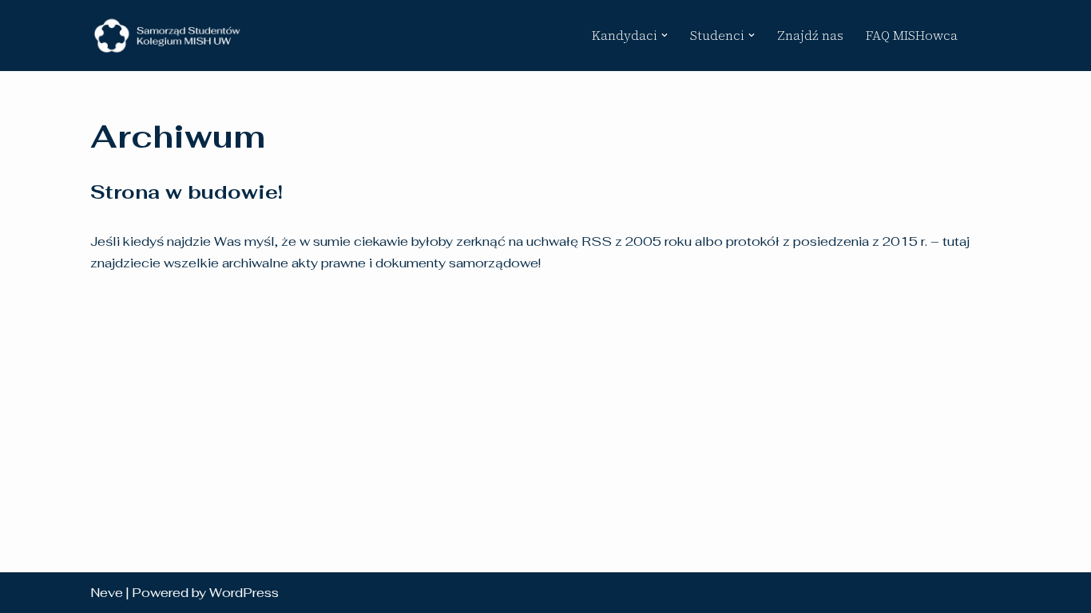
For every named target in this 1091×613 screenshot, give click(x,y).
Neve (106, 592)
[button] (664, 35)
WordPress (244, 592)
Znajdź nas (810, 35)
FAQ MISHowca (912, 35)
